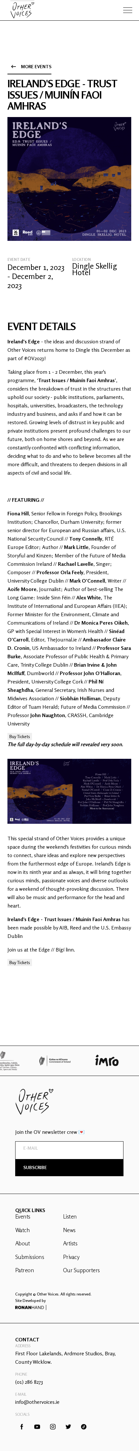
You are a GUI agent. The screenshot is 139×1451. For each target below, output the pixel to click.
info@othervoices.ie (37, 1402)
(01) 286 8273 (29, 1382)
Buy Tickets (19, 736)
